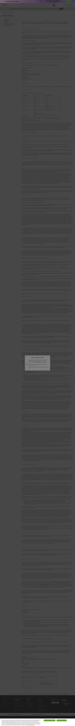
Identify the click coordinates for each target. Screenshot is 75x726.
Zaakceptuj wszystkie (61, 720)
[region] (37, 722)
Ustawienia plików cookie (49, 720)
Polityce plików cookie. (31, 724)
